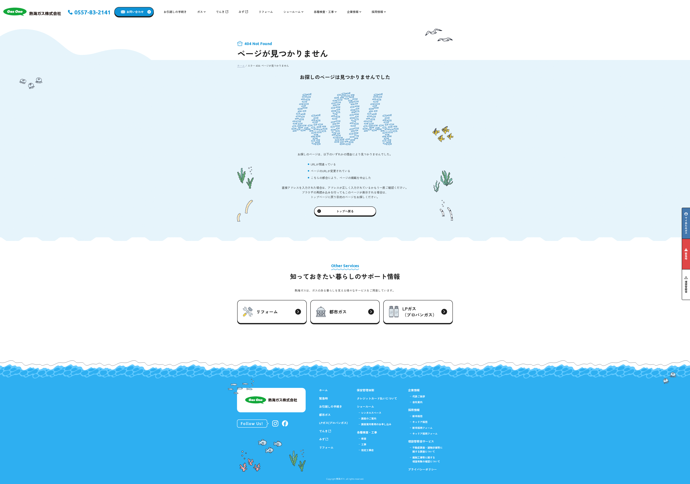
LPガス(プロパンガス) (333, 423)
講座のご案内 (368, 418)
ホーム (241, 65)
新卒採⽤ (417, 416)
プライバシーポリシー (422, 469)
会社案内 (417, 402)
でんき (220, 12)
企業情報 (414, 390)
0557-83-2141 (92, 12)
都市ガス (325, 414)
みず (241, 12)
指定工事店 (367, 450)
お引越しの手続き (175, 12)
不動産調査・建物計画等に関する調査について (427, 449)
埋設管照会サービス (421, 441)
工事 (363, 444)
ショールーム (365, 406)
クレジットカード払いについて (377, 398)
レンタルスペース (371, 412)
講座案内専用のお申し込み (376, 424)
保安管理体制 (365, 390)
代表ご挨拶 (418, 396)
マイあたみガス (686, 225)
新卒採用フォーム (422, 428)
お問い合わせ (135, 12)
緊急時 (686, 256)
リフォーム (266, 12)
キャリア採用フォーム (425, 433)
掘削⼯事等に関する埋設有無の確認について (426, 459)
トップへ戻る (345, 211)
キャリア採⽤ (419, 422)
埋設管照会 (686, 286)
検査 (363, 438)
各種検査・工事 (367, 432)
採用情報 (414, 410)
